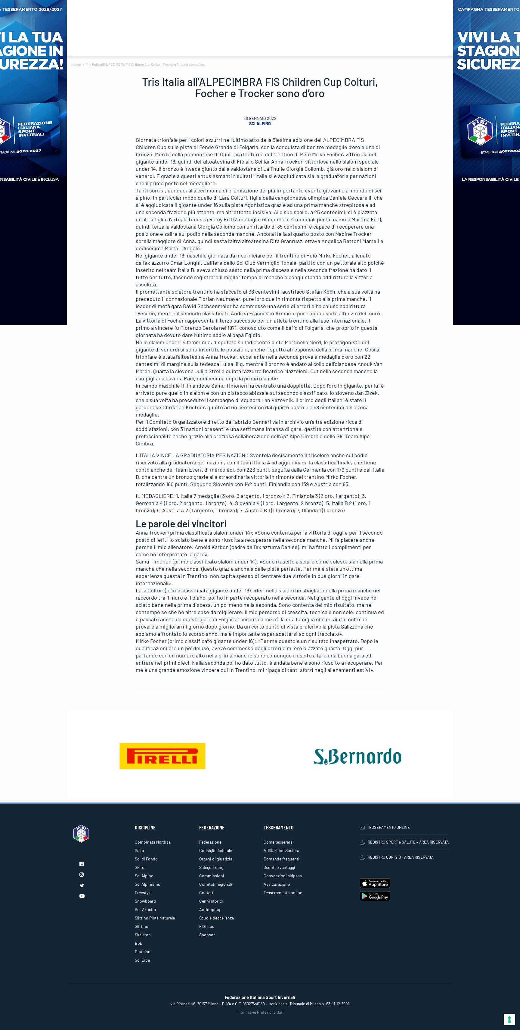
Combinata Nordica (153, 841)
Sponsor (207, 934)
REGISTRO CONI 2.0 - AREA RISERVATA (401, 857)
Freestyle (143, 892)
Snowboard (145, 901)
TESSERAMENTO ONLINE (388, 827)
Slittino (141, 926)
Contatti (207, 892)
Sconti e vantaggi (279, 867)
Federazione (210, 841)
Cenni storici (211, 901)
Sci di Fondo (146, 858)
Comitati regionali (215, 884)
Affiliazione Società (281, 850)
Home (76, 64)
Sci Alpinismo (147, 884)
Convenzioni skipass (283, 875)
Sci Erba (142, 960)
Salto (139, 850)
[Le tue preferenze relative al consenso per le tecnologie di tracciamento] (509, 1019)
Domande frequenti (281, 858)
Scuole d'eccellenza (216, 917)
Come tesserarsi (279, 841)
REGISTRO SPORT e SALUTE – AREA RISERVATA (408, 842)
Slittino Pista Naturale (155, 917)
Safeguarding (211, 867)
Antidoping (209, 909)
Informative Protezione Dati (260, 1012)
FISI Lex (206, 926)
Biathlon (142, 951)
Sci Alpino (260, 123)
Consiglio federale (215, 850)
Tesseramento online (283, 892)
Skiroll (140, 867)
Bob (138, 943)
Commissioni (211, 875)
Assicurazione (277, 884)
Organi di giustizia (215, 858)
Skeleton (143, 934)
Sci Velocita (145, 909)
